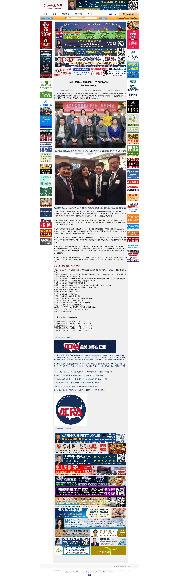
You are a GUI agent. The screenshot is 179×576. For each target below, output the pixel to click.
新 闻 (54, 14)
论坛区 (90, 14)
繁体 (114, 14)
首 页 (45, 14)
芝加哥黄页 (65, 14)
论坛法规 (116, 566)
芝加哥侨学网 (59, 93)
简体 (110, 14)
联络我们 (127, 566)
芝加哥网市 (78, 14)
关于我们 (122, 566)
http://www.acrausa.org (116, 355)
